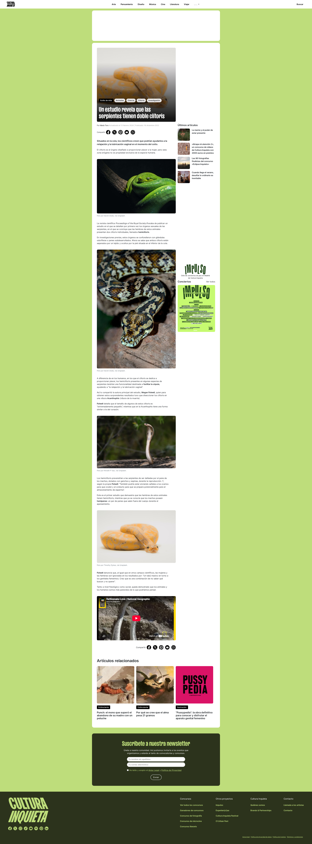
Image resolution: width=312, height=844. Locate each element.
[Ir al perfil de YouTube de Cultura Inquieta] (31, 828)
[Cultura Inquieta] (10, 4)
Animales (120, 100)
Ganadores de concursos (192, 810)
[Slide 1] (195, 330)
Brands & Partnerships (260, 810)
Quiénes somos (257, 805)
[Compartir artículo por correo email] (127, 132)
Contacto (288, 810)
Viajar (186, 4)
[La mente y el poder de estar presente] (184, 135)
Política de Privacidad (171, 770)
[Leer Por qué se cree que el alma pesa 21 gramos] (155, 684)
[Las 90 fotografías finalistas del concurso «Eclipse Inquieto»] (184, 163)
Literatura (174, 4)
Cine (163, 4)
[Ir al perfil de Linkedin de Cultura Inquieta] (46, 828)
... (196, 4)
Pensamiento (127, 4)
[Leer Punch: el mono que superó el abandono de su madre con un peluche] (115, 684)
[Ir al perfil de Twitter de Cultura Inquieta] (15, 828)
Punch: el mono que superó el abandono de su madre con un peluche (114, 715)
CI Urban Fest (222, 821)
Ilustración (182, 707)
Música (152, 4)
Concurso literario (188, 826)
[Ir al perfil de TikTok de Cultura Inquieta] (26, 828)
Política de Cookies (279, 837)
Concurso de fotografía (191, 816)
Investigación (154, 100)
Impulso (219, 805)
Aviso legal (246, 837)
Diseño (141, 4)
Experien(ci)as (222, 810)
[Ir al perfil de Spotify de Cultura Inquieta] (36, 828)
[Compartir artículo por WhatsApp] (133, 132)
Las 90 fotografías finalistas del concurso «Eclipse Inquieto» (202, 161)
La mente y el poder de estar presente (202, 131)
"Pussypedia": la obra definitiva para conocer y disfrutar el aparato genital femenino (194, 715)
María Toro (104, 125)
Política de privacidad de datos (261, 837)
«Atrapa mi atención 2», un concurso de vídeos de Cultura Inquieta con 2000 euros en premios (203, 148)
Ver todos (210, 281)
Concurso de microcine (191, 821)
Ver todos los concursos (191, 805)
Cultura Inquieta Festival (227, 816)
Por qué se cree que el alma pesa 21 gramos (152, 714)
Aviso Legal (153, 770)
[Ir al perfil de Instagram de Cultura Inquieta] (20, 828)
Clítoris (141, 100)
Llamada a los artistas (294, 805)
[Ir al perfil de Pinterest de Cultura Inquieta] (41, 828)
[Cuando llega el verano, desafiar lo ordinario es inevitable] (184, 177)
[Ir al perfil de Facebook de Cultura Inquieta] (10, 828)
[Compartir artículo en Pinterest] (120, 132)
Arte (114, 4)
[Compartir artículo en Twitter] (114, 132)
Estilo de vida (106, 100)
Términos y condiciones (295, 837)
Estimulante (103, 707)
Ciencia (131, 100)
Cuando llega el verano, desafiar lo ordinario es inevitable (203, 175)
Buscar (300, 4)
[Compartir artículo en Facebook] (108, 132)
